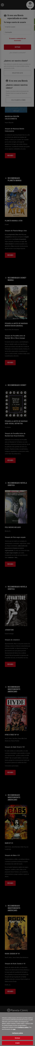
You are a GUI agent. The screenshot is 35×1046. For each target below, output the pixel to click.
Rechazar (17, 1038)
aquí (14, 1029)
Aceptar (17, 1043)
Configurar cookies (17, 1033)
